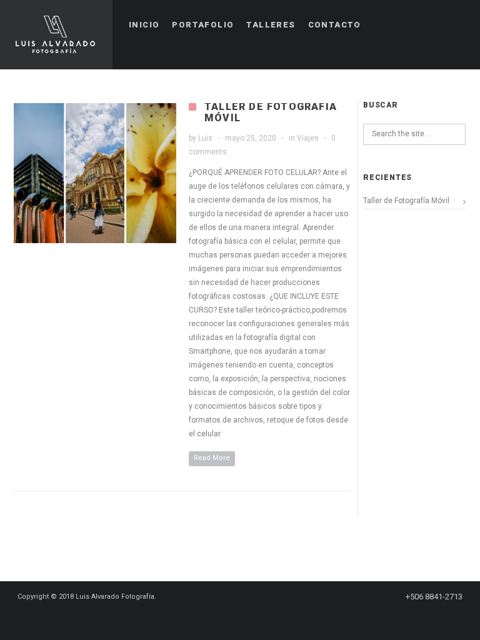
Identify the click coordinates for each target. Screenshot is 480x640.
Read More (212, 458)
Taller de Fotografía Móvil (270, 112)
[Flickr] (290, 619)
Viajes (308, 138)
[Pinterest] (222, 619)
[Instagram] (267, 619)
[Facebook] (200, 619)
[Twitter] (245, 619)
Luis (205, 138)
